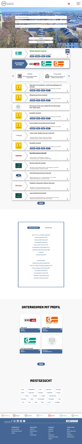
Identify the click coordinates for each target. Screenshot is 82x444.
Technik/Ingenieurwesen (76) (41, 273)
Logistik (43, 395)
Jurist (29, 402)
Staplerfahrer (48, 389)
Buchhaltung (49, 392)
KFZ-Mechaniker (41, 399)
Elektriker (35, 395)
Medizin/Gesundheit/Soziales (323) (41, 263)
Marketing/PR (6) (41, 260)
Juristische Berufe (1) (41, 254)
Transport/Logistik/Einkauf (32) (41, 275)
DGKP (42, 402)
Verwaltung (58, 389)
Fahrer (22, 389)
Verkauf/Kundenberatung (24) (41, 278)
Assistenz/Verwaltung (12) (41, 237)
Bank (36, 402)
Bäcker (32, 399)
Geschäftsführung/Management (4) (41, 247)
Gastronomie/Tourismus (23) (41, 244)
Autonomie (37, 56)
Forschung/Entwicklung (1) (41, 242)
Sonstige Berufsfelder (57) (41, 270)
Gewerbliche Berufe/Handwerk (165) (41, 249)
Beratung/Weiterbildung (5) (41, 240)
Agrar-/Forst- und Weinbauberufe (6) (41, 235)
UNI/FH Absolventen (41, 42)
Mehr (41, 203)
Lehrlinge (41, 38)
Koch (40, 389)
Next (69, 76)
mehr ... (48, 56)
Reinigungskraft (32, 389)
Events (43, 56)
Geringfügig (57, 402)
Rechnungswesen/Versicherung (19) (41, 268)
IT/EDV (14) (41, 252)
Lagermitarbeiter (52, 395)
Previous (13, 76)
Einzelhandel (51, 399)
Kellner (22, 392)
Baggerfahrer (31, 392)
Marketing (41, 392)
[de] (69, 3)
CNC (23, 402)
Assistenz (59, 392)
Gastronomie (23, 399)
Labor (59, 399)
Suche (41, 30)
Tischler (27, 395)
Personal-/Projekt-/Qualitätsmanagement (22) (41, 265)
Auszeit (31, 56)
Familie (43, 90)
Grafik (49, 402)
